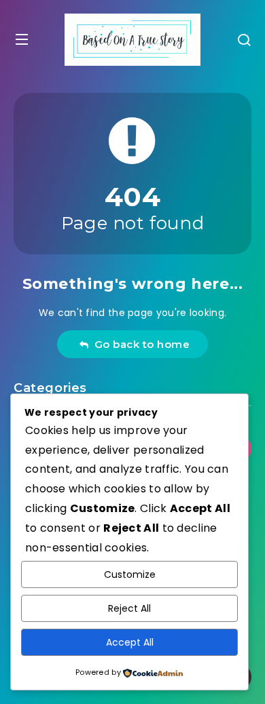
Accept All (130, 642)
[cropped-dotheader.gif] (132, 40)
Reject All (129, 608)
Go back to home (139, 344)
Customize (130, 574)
